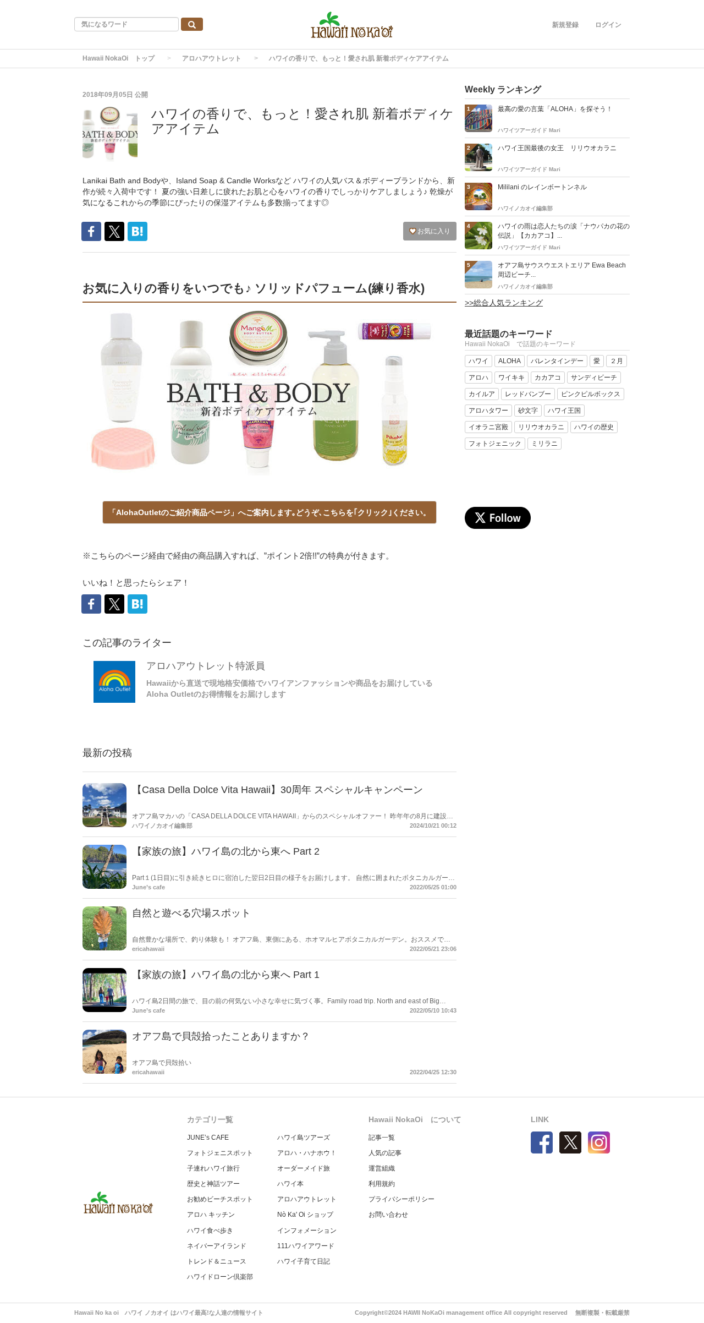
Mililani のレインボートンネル (542, 187)
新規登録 (565, 25)
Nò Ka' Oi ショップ (305, 1214)
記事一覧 (382, 1137)
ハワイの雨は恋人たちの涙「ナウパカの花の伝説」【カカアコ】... (564, 230)
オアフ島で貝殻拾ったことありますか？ (221, 1036)
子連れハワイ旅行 (213, 1168)
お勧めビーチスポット (220, 1199)
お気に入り (433, 231)
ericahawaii (148, 948)
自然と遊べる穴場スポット (191, 913)
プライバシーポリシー (402, 1199)
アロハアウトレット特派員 (205, 665)
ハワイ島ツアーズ (303, 1137)
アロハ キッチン (211, 1214)
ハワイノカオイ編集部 (162, 825)
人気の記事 (385, 1153)
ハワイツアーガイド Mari (529, 130)
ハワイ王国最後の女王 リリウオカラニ (557, 148)
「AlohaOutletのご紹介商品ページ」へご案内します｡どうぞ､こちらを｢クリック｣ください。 (269, 512)
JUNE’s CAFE (208, 1137)
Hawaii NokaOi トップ (118, 58)
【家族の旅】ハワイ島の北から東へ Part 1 (226, 974)
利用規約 (382, 1184)
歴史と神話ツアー (213, 1184)
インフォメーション (307, 1230)
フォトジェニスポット (220, 1153)
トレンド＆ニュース (216, 1261)
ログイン (608, 25)
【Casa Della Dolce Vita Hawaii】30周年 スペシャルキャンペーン (277, 789)
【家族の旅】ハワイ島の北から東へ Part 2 (226, 851)
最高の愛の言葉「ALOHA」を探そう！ (555, 109)
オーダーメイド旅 (303, 1168)
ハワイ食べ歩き (210, 1230)
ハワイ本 (290, 1184)
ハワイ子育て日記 (303, 1261)
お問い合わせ (388, 1214)
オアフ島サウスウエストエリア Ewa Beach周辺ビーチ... (562, 269)
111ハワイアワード (305, 1246)
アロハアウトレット (211, 58)
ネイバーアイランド (216, 1246)
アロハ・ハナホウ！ (307, 1153)
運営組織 (382, 1168)
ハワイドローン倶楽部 (220, 1277)
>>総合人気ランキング (504, 302)
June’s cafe (148, 887)
